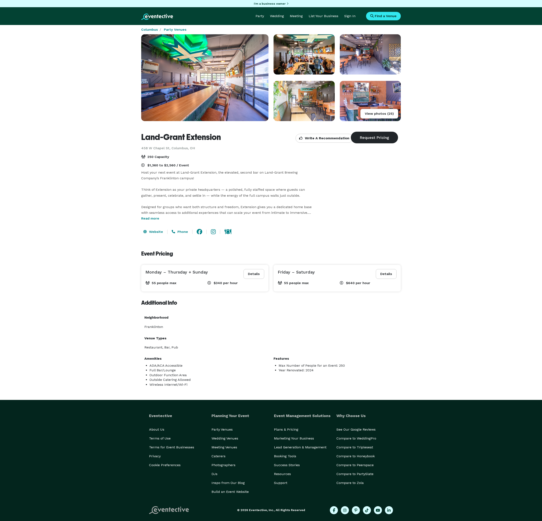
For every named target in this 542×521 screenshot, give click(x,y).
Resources (282, 474)
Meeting (296, 16)
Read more (150, 218)
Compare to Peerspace (355, 465)
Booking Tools (285, 456)
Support (280, 483)
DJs (214, 474)
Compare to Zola (350, 483)
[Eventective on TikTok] (367, 510)
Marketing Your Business (294, 438)
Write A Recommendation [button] (326, 138)
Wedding (277, 16)
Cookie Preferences (165, 465)
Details (254, 274)
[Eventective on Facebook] (334, 510)
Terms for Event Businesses (171, 447)
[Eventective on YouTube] (378, 510)
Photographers (223, 465)
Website (155, 232)
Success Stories (287, 465)
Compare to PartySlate (354, 474)
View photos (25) (379, 114)
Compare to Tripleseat (354, 447)
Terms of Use (160, 438)
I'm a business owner (270, 3)
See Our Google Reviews (356, 429)
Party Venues (175, 30)
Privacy (155, 456)
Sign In (349, 16)
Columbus (149, 30)
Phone (182, 232)
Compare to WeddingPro (356, 438)
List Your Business (323, 16)
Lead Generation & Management (300, 447)
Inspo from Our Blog (228, 483)
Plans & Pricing (286, 429)
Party (260, 16)
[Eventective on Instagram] (345, 510)
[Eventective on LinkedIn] (389, 510)
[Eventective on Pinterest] (356, 510)
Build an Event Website (230, 492)
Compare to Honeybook (355, 456)
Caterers (218, 456)
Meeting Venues (224, 447)
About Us (156, 429)
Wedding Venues (225, 438)
